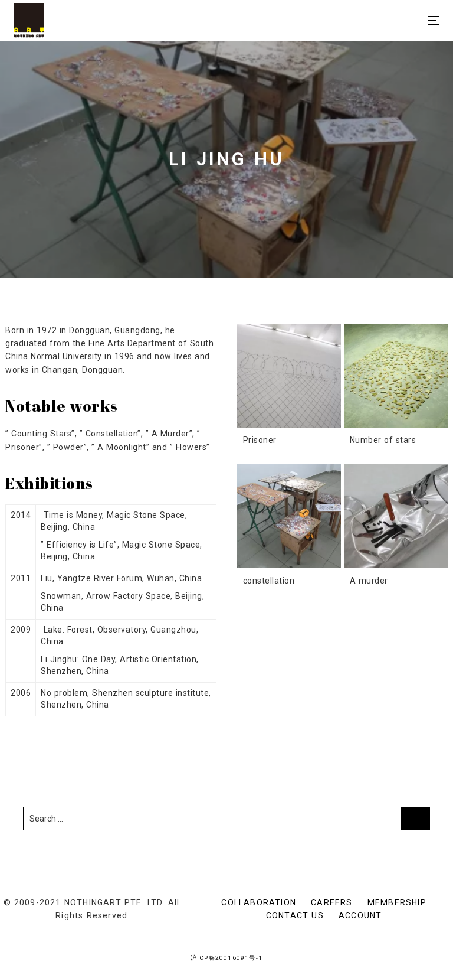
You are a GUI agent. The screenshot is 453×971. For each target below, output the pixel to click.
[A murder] (396, 516)
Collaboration (258, 902)
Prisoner (260, 440)
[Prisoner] (289, 376)
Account (360, 915)
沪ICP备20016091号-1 (226, 957)
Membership (396, 902)
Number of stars (383, 440)
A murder (369, 580)
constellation (269, 580)
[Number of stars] (396, 376)
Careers (331, 902)
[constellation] (289, 516)
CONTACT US (295, 915)
